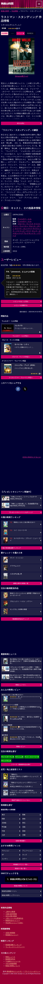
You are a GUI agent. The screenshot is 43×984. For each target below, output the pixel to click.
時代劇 (4, 28)
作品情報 (14, 11)
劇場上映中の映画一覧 (20, 583)
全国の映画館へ (21, 841)
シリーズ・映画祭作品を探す (21, 764)
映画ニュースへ (21, 685)
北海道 (4, 823)
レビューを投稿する (21, 305)
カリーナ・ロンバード (23, 228)
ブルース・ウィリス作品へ (21, 357)
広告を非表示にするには (31, 457)
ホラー (24, 859)
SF (3, 855)
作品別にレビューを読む (14, 923)
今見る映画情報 (11, 964)
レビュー (20, 33)
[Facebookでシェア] (18, 389)
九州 (3, 835)
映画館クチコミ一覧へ (20, 864)
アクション (5, 851)
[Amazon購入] (21, 76)
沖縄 (23, 835)
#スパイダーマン (7, 757)
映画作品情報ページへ (9, 891)
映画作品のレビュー (13, 920)
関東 (23, 815)
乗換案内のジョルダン (15, 971)
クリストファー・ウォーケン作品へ (21, 377)
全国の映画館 (10, 933)
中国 (3, 831)
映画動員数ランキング (14, 945)
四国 (23, 831)
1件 (14, 28)
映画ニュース (10, 957)
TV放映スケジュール (13, 961)
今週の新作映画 (11, 914)
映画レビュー (20, 746)
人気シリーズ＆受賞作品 (14, 918)
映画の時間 (5, 11)
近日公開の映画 (11, 916)
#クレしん (18, 757)
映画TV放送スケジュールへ (21, 800)
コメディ (5, 859)
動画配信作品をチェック (21, 619)
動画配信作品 (10, 959)
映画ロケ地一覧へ (21, 868)
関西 (3, 819)
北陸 (23, 827)
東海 (23, 819)
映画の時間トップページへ (11, 895)
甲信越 (4, 827)
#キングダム (5, 760)
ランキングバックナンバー (15, 947)
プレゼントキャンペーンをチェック (21, 512)
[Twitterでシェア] (25, 389)
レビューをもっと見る (20, 301)
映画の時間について (21, 886)
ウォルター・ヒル (25, 219)
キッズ (24, 855)
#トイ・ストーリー (31, 757)
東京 (3, 815)
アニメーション (27, 851)
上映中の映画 (10, 912)
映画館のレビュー (12, 935)
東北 (23, 823)
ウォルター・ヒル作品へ (21, 336)
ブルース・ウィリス (25, 224)
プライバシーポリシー (32, 971)
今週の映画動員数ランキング (11, 548)
